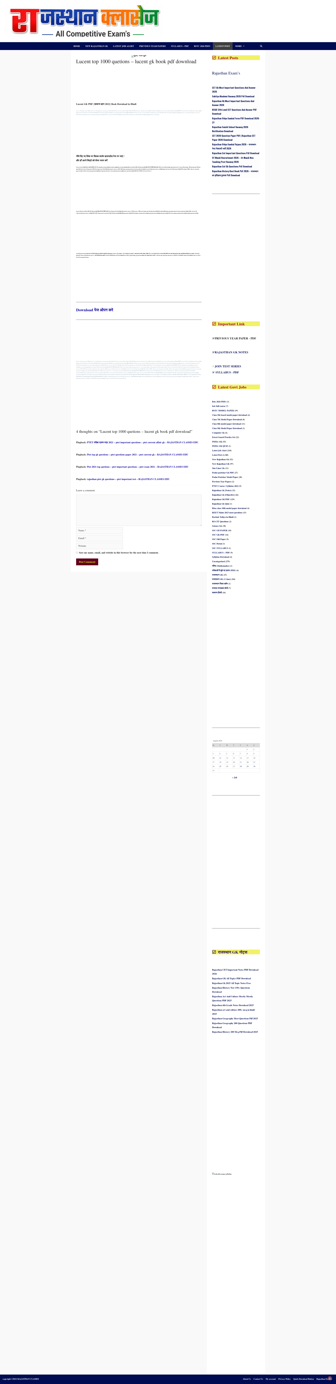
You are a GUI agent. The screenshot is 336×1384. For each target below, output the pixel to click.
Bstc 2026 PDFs (202, 46)
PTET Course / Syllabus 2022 (225, 485)
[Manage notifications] (330, 1378)
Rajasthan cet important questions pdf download (235, 153)
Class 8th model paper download (226, 423)
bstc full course (218, 406)
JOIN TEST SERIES (228, 366)
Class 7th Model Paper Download (227, 419)
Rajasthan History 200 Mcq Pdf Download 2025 (235, 1031)
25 (220, 766)
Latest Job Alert (123, 46)
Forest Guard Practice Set (223, 437)
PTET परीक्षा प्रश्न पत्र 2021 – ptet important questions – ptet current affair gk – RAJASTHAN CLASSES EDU (142, 442)
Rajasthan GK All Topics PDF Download (231, 978)
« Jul (234, 777)
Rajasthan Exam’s (226, 72)
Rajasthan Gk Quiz (220, 503)
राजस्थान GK (217, 574)
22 (248, 762)
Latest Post (223, 46)
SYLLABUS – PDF (180, 46)
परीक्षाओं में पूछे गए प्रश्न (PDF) (224, 570)
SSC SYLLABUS (220, 548)
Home (77, 46)
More (238, 46)
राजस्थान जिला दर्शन (220, 583)
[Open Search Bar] (261, 46)
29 (248, 766)
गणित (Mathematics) (220, 565)
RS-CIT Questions (220, 521)
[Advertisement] (139, 83)
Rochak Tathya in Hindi (222, 516)
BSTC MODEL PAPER (223, 410)
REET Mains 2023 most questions (227, 512)
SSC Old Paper (219, 539)
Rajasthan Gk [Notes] (221, 490)
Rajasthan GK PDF (221, 499)
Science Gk (217, 525)
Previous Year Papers (152, 46)
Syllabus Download (220, 556)
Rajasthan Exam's (324, 1378)
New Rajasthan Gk (96, 46)
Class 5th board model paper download (229, 414)
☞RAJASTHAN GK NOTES (230, 352)
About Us (247, 1378)
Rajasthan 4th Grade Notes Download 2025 (233, 1005)
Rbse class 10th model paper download (229, 508)
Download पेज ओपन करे (94, 310)
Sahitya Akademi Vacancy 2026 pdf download (233, 96)
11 (220, 758)
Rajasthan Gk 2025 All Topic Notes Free (231, 983)
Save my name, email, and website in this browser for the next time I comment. (119, 552)
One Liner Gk (218, 468)
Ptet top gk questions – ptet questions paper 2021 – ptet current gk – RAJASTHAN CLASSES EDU (137, 454)
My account (271, 1378)
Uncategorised (218, 561)
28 (241, 766)
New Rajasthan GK (220, 463)
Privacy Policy (284, 1378)
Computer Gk (218, 432)
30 (254, 766)
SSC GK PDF (218, 534)
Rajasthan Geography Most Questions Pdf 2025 (235, 1018)
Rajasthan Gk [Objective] (223, 494)
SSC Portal (217, 543)
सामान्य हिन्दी (217, 592)
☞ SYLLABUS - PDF (225, 372)
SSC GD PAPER (219, 530)
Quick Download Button (303, 1378)
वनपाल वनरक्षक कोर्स (220, 587)
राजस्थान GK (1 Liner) (221, 579)
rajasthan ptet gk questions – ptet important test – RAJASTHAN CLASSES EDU (128, 479)
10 (213, 758)
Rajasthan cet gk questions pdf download (232, 166)
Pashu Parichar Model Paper (225, 477)
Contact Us (258, 1378)
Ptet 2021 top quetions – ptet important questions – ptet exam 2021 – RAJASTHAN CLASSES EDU (137, 466)
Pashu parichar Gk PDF (223, 472)
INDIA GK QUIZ (220, 445)
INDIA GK (217, 441)
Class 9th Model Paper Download (227, 428)
